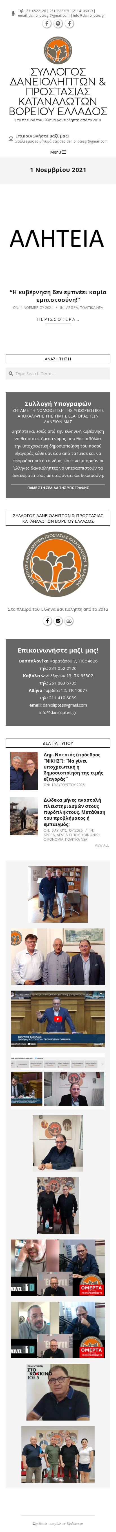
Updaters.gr (75, 1523)
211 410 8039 (63, 697)
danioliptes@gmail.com (65, 705)
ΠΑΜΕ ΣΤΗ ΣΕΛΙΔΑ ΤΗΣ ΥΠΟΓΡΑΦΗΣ (58, 487)
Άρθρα (72, 307)
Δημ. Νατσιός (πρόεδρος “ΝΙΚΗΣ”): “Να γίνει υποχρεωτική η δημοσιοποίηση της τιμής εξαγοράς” (73, 767)
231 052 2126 (63, 668)
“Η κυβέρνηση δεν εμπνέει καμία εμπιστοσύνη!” (58, 296)
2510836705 (59, 10)
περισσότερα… (58, 319)
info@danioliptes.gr (89, 15)
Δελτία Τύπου (68, 834)
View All (102, 845)
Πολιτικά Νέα (91, 307)
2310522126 (36, 10)
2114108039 (83, 10)
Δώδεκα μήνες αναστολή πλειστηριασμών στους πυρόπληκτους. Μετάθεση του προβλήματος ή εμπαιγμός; (74, 812)
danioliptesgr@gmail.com (49, 15)
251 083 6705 (63, 683)
